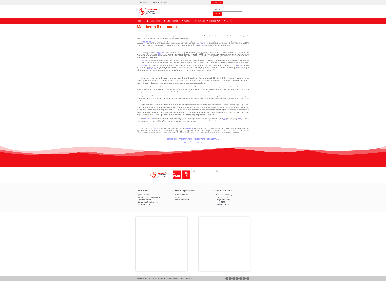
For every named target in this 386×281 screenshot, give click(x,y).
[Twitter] (229, 2)
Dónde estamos (171, 21)
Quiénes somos (153, 21)
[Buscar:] (227, 9)
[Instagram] (232, 2)
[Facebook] (225, 2)
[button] (217, 2)
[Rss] (247, 2)
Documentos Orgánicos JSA (207, 21)
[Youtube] (240, 2)
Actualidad (186, 21)
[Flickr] (244, 2)
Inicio (140, 21)
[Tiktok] (237, 278)
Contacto (228, 21)
